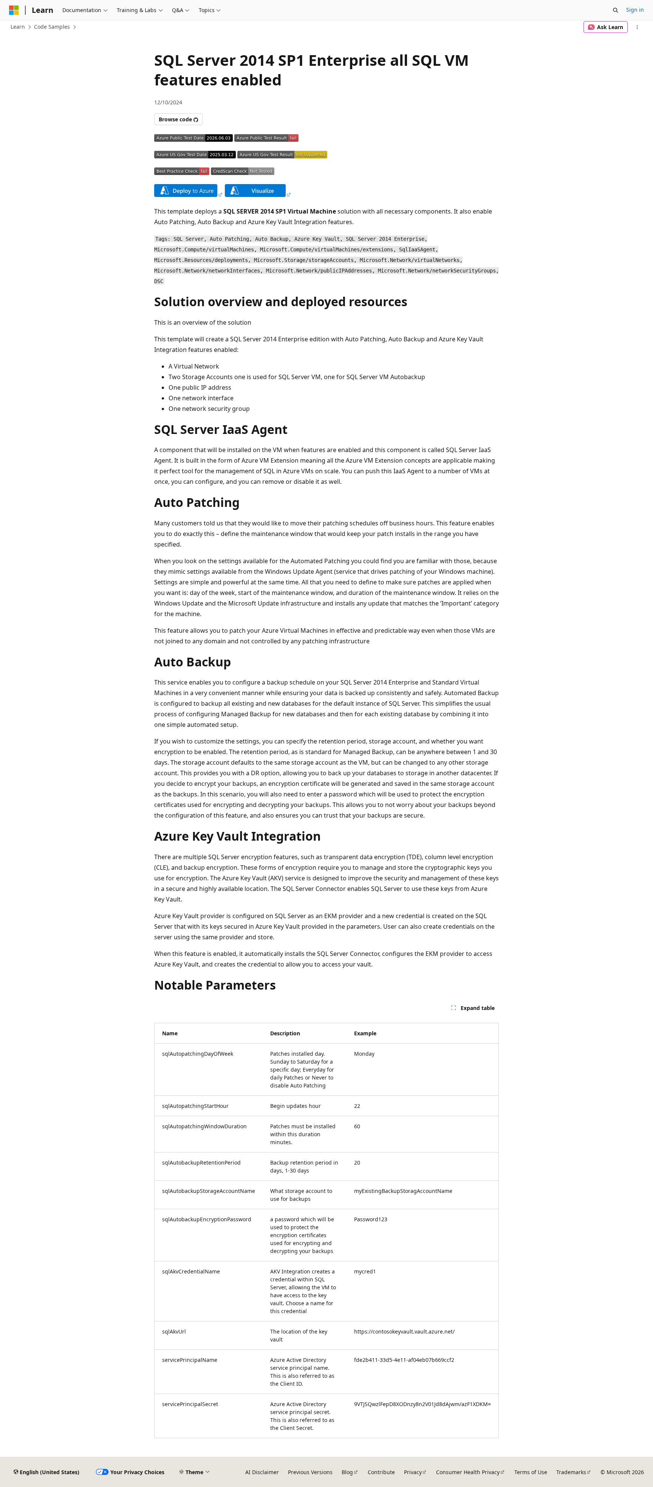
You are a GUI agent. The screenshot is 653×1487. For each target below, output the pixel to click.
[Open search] (615, 10)
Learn (18, 26)
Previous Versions (310, 1472)
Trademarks (571, 1472)
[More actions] (637, 27)
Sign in (635, 9)
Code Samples (52, 26)
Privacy (413, 1472)
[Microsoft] (14, 10)
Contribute (381, 1472)
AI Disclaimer (262, 1472)
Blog (347, 1472)
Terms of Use (530, 1472)
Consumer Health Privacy (468, 1472)
